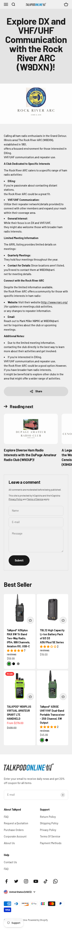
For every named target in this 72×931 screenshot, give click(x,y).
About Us (9, 843)
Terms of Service (35, 499)
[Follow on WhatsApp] (55, 881)
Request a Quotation (16, 823)
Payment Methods (50, 843)
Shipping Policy (49, 823)
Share (38, 391)
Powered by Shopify (38, 920)
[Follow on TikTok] (45, 881)
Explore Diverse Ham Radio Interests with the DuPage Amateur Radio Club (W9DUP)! (30, 455)
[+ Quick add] (30, 620)
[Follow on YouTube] (35, 881)
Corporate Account (15, 836)
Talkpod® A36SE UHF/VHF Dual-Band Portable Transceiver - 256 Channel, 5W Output (52, 714)
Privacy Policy (15, 499)
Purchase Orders (14, 830)
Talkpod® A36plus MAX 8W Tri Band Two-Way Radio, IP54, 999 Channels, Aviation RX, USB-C (18, 638)
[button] (15, 650)
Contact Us (10, 862)
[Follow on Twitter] (16, 881)
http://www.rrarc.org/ (55, 302)
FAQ (6, 816)
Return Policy (48, 816)
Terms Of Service (50, 836)
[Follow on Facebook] (6, 881)
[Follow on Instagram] (26, 881)
